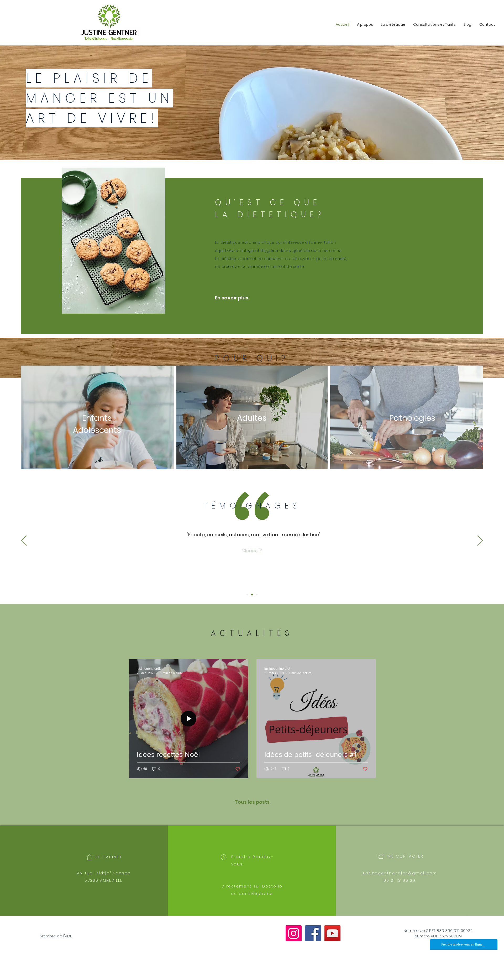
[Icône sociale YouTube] (332, 933)
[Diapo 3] (257, 594)
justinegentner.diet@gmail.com (399, 873)
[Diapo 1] (247, 594)
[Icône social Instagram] (294, 933)
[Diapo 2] (252, 594)
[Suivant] (480, 541)
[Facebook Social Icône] (313, 933)
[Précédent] (24, 541)
